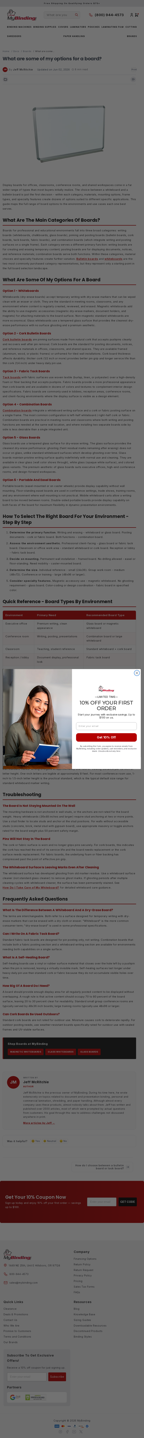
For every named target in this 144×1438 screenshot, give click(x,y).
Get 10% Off (106, 737)
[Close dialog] (137, 673)
